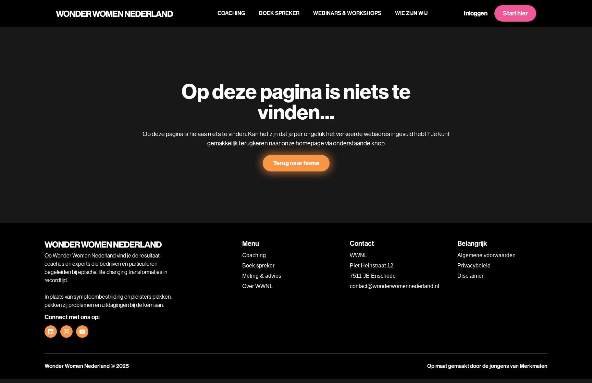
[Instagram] (66, 331)
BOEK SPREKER (279, 13)
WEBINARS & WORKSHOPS (347, 13)
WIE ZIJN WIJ (411, 13)
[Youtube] (82, 331)
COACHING (231, 13)
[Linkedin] (51, 331)
